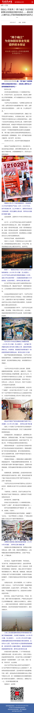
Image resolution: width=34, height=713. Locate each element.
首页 (2, 5)
